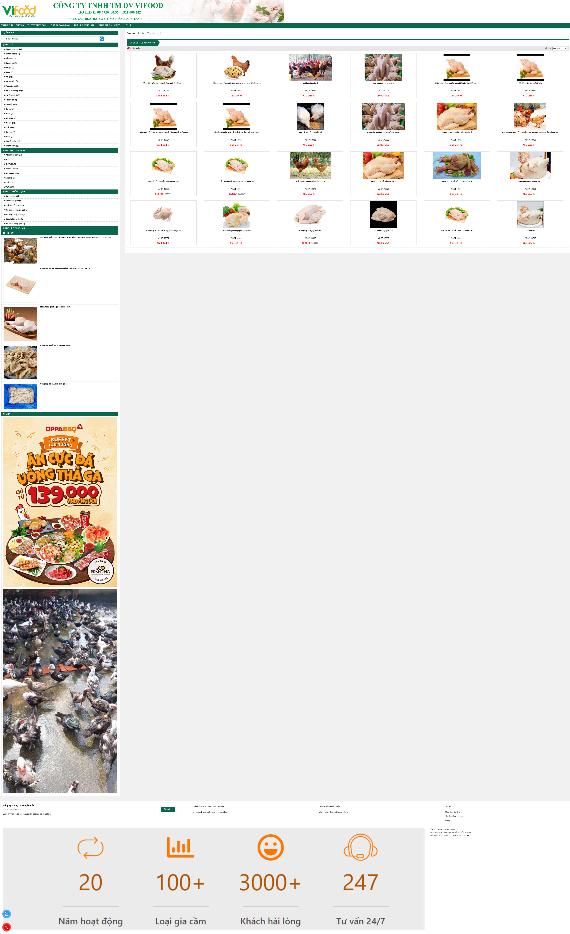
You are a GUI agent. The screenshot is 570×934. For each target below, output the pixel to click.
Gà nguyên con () (13, 49)
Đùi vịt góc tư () (12, 173)
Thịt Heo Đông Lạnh (84, 25)
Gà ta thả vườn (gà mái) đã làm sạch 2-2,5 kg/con (163, 83)
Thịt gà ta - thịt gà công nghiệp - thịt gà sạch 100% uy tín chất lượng (530, 132)
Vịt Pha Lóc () (11, 169)
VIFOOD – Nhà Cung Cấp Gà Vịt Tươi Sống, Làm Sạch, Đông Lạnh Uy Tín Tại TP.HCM (75, 237)
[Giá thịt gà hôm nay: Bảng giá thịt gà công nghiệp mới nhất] (163, 116)
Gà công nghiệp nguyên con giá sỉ (237, 231)
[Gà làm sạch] (530, 214)
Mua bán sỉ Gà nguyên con (142, 43)
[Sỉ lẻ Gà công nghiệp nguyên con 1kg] (163, 165)
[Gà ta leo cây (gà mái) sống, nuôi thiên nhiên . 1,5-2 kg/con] (237, 67)
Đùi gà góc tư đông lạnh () (16, 210)
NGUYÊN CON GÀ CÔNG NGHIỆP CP (456, 231)
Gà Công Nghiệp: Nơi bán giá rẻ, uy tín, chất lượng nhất (237, 132)
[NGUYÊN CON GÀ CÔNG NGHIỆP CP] (457, 214)
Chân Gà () (10, 127)
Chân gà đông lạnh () (14, 205)
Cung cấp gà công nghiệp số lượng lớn (383, 132)
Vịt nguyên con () (13, 155)
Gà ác (447, 820)
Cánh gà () (10, 132)
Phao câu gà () (12, 86)
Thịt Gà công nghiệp (454, 816)
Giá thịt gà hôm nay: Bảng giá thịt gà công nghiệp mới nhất (163, 132)
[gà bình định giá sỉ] (310, 67)
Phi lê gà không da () (14, 91)
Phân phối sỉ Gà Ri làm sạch (530, 181)
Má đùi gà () (10, 58)
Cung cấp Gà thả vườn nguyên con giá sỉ (163, 231)
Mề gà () (9, 114)
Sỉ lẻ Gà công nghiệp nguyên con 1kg (163, 181)
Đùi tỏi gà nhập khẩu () (15, 215)
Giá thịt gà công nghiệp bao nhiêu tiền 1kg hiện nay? (457, 83)
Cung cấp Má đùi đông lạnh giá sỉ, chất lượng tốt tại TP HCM (65, 268)
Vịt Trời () (9, 187)
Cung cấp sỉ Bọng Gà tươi (310, 231)
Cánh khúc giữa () (13, 201)
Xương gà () (11, 63)
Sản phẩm (134, 48)
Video (117, 25)
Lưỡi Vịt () (10, 178)
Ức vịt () (9, 159)
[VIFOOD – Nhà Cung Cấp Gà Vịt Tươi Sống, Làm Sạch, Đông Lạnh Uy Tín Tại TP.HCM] (20, 250)
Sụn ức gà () (11, 100)
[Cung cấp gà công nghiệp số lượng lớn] (383, 116)
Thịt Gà (20, 25)
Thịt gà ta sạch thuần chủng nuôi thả (457, 132)
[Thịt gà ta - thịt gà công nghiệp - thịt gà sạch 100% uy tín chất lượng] (530, 116)
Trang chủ (7, 25)
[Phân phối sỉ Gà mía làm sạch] (383, 165)
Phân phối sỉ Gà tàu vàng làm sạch (310, 181)
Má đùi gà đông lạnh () (15, 224)
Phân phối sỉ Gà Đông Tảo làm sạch (457, 181)
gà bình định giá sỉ (310, 83)
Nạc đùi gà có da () (13, 81)
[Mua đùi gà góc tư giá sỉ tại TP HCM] (20, 324)
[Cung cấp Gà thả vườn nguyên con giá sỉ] (163, 214)
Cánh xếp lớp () (12, 196)
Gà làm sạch (530, 231)
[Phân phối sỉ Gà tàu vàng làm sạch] (310, 165)
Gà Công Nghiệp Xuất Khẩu (530, 83)
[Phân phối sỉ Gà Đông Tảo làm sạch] (457, 165)
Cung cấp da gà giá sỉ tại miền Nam (55, 345)
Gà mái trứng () (12, 146)
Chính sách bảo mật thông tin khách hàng (210, 812)
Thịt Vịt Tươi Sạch (37, 25)
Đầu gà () (9, 68)
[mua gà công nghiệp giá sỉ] (383, 67)
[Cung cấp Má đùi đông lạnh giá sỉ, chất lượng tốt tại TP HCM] (20, 285)
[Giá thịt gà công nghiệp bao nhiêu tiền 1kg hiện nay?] (457, 67)
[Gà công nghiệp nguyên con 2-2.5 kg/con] (237, 165)
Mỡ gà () (9, 77)
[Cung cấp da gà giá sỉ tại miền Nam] (20, 362)
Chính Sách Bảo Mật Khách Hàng (333, 812)
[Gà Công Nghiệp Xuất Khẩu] (530, 67)
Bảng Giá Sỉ (105, 25)
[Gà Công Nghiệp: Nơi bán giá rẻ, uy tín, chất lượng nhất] (237, 116)
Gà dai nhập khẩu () (14, 219)
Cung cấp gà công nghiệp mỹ (310, 132)
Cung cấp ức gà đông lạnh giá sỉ (53, 384)
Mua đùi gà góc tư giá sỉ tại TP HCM (55, 307)
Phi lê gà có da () (12, 95)
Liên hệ (128, 25)
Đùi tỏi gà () (10, 118)
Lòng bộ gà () (11, 104)
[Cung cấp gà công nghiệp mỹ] (310, 116)
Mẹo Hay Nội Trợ (452, 812)
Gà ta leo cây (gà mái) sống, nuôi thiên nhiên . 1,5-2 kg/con (237, 83)
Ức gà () (9, 137)
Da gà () (9, 72)
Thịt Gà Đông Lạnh (60, 25)
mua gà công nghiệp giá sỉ (383, 83)
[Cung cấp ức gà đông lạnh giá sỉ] (20, 396)
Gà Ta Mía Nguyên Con (383, 231)
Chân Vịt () (10, 182)
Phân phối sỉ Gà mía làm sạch (383, 181)
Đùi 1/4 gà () (10, 123)
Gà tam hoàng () (12, 54)
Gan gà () (9, 109)
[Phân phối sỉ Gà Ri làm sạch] (530, 165)
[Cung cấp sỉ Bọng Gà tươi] (310, 214)
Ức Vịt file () (10, 164)
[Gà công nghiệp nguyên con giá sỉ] (237, 214)
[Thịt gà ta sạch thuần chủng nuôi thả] (457, 116)
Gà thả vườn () (12, 141)
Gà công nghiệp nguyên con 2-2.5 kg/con (237, 181)
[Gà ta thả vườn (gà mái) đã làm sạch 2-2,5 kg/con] (163, 67)
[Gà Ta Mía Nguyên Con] (383, 214)
